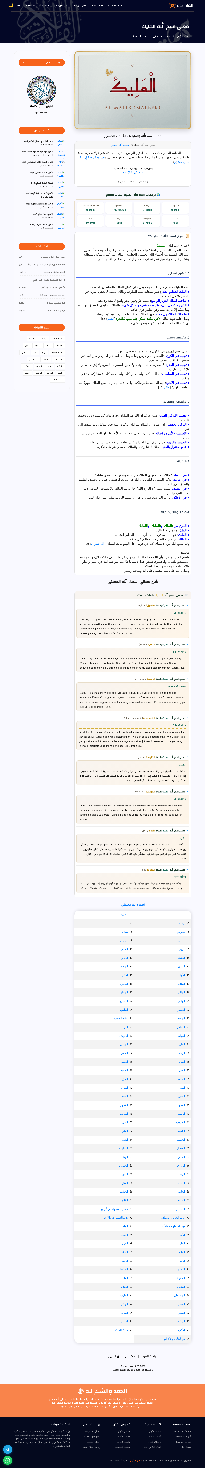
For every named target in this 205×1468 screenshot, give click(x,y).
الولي (182, 1044)
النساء (31, 338)
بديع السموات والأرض (115, 1217)
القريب (124, 1113)
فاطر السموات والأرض (114, 1209)
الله (184, 914)
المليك (132, 182)
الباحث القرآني (154, 1431)
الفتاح (124, 1183)
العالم (181, 1252)
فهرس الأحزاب (124, 1442)
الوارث (124, 1295)
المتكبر (181, 958)
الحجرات (39, 366)
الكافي (181, 1287)
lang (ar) (32, 5)
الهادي (181, 1001)
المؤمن (182, 940)
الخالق (124, 958)
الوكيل (124, 1304)
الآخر (125, 975)
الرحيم (182, 923)
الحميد (124, 1070)
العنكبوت (58, 359)
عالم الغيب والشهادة (173, 1217)
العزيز (182, 949)
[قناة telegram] (7, 1449)
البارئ (181, 966)
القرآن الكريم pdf (92, 1431)
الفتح (50, 366)
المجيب (180, 1122)
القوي (124, 1087)
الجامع (181, 1200)
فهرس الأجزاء (124, 1437)
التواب (181, 1036)
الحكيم (124, 1191)
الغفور (124, 1105)
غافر (167, 387)
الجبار (124, 949)
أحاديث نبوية (81, 5)
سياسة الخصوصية (182, 1431)
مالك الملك (121, 1330)
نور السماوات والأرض (172, 1226)
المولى (124, 1044)
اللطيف (123, 1148)
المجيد (181, 1079)
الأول (182, 975)
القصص (25, 352)
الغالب (124, 1278)
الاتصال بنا (16, 5)
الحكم (124, 1252)
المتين (181, 1096)
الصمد (124, 1235)
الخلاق (124, 1053)
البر (126, 1027)
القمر (110, 319)
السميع (124, 1001)
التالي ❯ (122, 182)
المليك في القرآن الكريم (133, 172)
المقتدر (181, 1209)
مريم (44, 352)
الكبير (125, 1139)
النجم (60, 373)
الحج (35, 352)
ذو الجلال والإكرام (174, 1339)
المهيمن (124, 940)
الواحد (124, 1226)
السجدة (46, 359)
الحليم (181, 1113)
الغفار (181, 1313)
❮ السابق (143, 182)
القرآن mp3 (98, 5)
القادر (124, 1200)
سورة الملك (57, 380)
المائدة (59, 345)
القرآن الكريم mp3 (152, 1447)
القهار (124, 1243)
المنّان (124, 1287)
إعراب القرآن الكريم (91, 1447)
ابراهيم (37, 345)
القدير (181, 1061)
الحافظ (123, 1269)
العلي (125, 1131)
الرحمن (125, 914)
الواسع (124, 1010)
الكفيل (181, 1304)
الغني (182, 1070)
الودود (181, 1269)
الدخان (59, 366)
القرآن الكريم (63, 5)
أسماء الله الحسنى (162, 36)
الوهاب (124, 1157)
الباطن (124, 984)
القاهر (181, 1243)
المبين (181, 1087)
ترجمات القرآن (154, 1442)
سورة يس (33, 359)
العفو (182, 1105)
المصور (123, 966)
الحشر (27, 373)
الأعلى (124, 1321)
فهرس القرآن (124, 1431)
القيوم (181, 1131)
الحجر (27, 345)
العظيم (181, 1139)
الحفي (124, 1261)
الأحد (182, 1235)
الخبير (181, 1157)
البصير (181, 1010)
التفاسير (47, 5)
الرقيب (181, 1174)
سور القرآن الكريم (92, 1437)
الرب (182, 1053)
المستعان (179, 1295)
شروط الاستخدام (183, 1437)
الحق (125, 1079)
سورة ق (27, 366)
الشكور (180, 1321)
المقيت (181, 1183)
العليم (181, 1191)
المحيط (180, 1018)
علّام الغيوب (121, 1018)
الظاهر (181, 984)
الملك (126, 923)
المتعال (181, 1148)
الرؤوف (123, 1036)
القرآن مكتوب (116, 5)
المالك (181, 992)
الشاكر (181, 1027)
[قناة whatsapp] (7, 1460)
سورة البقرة (57, 338)
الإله (182, 1261)
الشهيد (124, 1174)
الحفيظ (180, 1278)
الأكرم (181, 1330)
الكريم (124, 1313)
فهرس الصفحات (123, 1447)
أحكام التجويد (93, 1442)
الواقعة (38, 373)
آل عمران (97, 544)
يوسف (48, 345)
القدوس (181, 932)
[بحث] (23, 62)
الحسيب (123, 1165)
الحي (125, 1122)
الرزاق (181, 1165)
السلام (125, 932)
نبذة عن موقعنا (183, 1442)
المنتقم (124, 1096)
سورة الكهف (56, 352)
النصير (124, 1061)
